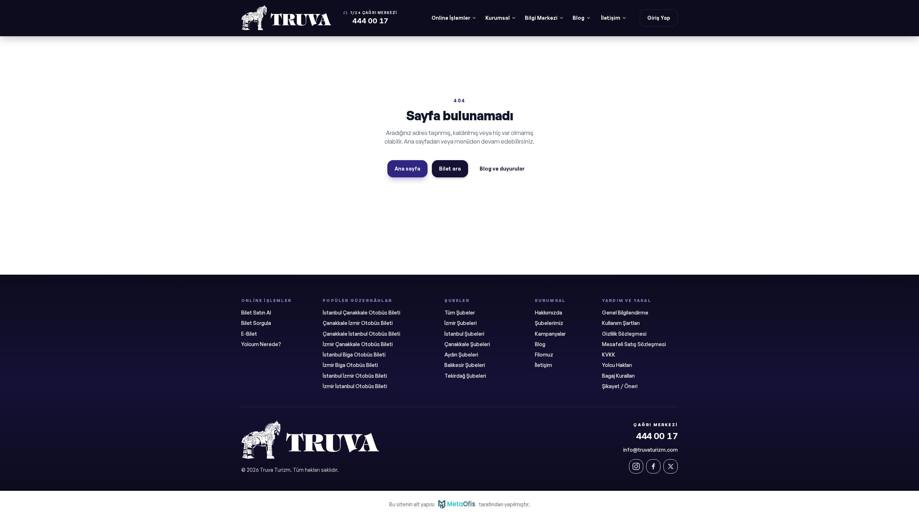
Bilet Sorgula (256, 323)
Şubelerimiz (549, 323)
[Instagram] (636, 466)
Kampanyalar (550, 334)
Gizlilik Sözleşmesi (624, 334)
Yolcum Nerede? (261, 344)
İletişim (610, 18)
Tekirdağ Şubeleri (465, 376)
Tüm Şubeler (459, 312)
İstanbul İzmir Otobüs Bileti (355, 376)
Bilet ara (450, 169)
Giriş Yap (658, 18)
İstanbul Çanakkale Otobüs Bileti (361, 312)
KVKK (608, 354)
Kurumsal (497, 18)
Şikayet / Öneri (620, 386)
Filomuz (544, 354)
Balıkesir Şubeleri (464, 365)
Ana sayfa (407, 169)
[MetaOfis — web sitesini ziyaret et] (456, 504)
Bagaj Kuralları (618, 376)
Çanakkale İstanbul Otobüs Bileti (361, 334)
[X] (670, 466)
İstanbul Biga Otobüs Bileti (354, 354)
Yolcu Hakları (617, 365)
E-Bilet (249, 334)
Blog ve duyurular (502, 169)
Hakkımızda (548, 312)
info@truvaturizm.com (650, 450)
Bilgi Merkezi (541, 18)
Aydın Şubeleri (461, 354)
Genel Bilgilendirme (625, 312)
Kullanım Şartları (621, 323)
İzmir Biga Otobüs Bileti (350, 365)
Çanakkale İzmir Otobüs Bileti (358, 323)
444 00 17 (657, 436)
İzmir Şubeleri (460, 323)
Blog (578, 18)
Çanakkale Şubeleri (467, 344)
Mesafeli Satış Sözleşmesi (634, 344)
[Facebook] (653, 466)
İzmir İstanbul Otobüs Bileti (355, 386)
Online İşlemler (450, 18)
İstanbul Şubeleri (464, 334)
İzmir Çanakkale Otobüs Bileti (358, 344)
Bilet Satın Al (256, 312)
